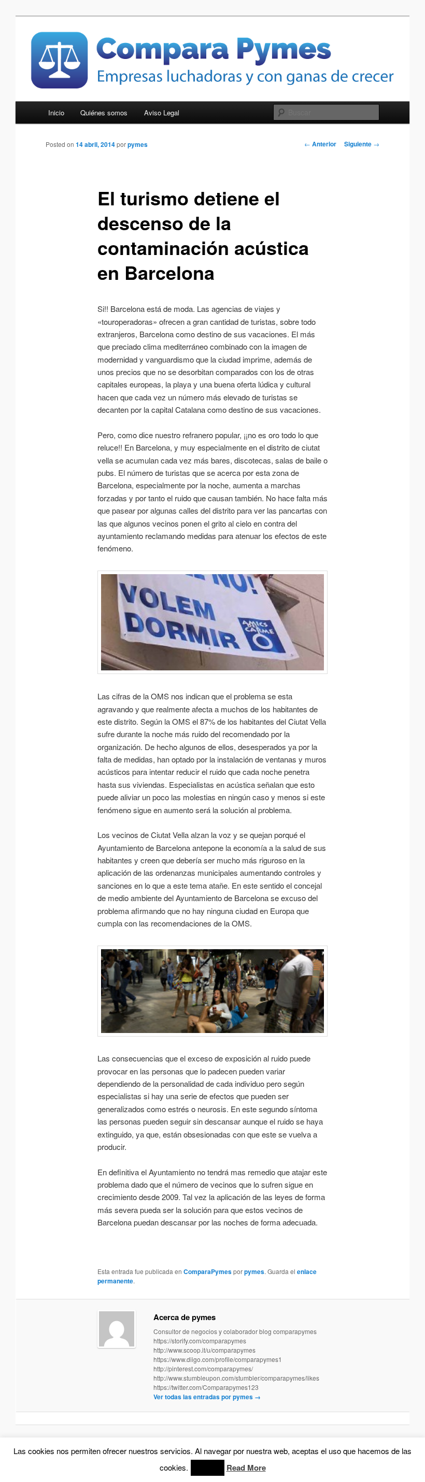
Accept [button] (207, 1468)
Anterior (320, 143)
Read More (246, 1467)
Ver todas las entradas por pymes (207, 1396)
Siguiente (361, 143)
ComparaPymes (207, 1271)
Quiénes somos (104, 112)
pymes (138, 144)
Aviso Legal (161, 112)
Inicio (56, 112)
